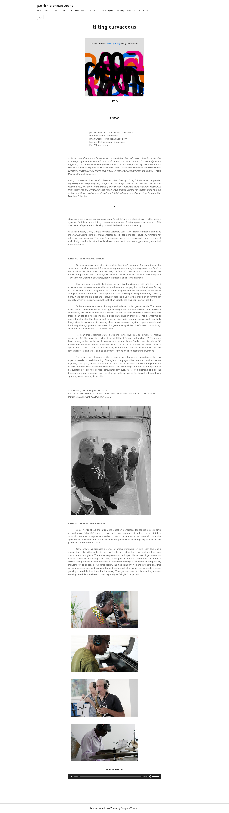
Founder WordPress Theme (103, 808)
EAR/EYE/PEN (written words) (111, 11)
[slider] (156, 776)
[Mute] (150, 776)
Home (39, 11)
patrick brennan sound (55, 5)
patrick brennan (52, 11)
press (92, 11)
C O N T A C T (144, 11)
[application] (114, 776)
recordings (80, 11)
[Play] (71, 776)
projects (67, 11)
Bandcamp (131, 11)
